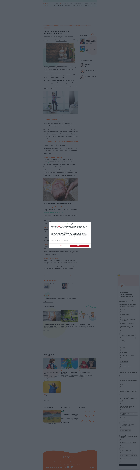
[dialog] (70, 235)
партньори (60, 226)
